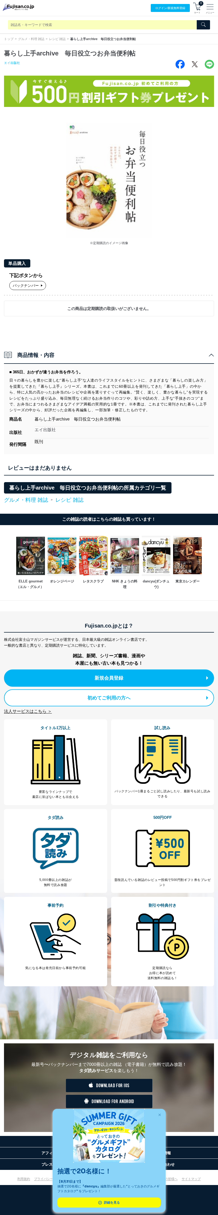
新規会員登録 (109, 678)
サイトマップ (191, 1179)
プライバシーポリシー (50, 1179)
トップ (9, 39)
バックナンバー (26, 285)
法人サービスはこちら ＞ (28, 711)
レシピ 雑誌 (57, 39)
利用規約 (23, 1179)
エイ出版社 (12, 63)
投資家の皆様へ (166, 1179)
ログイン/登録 (170, 8)
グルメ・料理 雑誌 (31, 39)
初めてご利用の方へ (109, 698)
